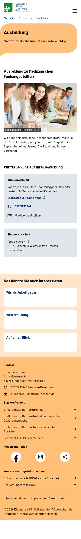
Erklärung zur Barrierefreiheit (23, 409)
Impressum (38, 498)
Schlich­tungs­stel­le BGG (19, 484)
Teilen (65, 457)
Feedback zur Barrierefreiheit (23, 438)
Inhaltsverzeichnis (16, 498)
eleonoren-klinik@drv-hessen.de (33, 393)
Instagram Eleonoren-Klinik (41, 457)
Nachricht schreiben (27, 215)
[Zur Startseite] (21, 7)
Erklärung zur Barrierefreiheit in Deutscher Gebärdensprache (32, 418)
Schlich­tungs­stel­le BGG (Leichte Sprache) (31, 478)
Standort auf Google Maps (24, 197)
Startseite (9, 18)
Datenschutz (57, 498)
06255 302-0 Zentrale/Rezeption (32, 387)
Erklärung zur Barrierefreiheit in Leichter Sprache (31, 429)
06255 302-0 (23, 206)
